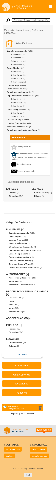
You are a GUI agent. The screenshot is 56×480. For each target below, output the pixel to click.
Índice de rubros (13, 449)
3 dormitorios (16, 65)
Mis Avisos (13, 406)
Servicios (13, 305)
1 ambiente (16, 54)
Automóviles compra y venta (22, 285)
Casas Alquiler (13, 68)
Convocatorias (41, 193)
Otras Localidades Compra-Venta (22, 130)
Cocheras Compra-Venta (18, 120)
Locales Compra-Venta (17, 123)
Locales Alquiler (14, 85)
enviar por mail (27, 414)
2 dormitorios (16, 61)
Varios (12, 308)
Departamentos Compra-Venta (21, 96)
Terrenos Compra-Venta (18, 127)
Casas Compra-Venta (16, 109)
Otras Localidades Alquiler (19, 92)
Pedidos (12, 193)
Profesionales (15, 312)
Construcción (15, 298)
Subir (28, 475)
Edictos (37, 196)
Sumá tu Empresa (39, 455)
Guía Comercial (38, 449)
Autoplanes (14, 281)
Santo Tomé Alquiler (16, 89)
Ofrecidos (13, 196)
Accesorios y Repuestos (20, 278)
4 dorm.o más (17, 82)
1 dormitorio (16, 58)
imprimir (14, 414)
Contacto (10, 455)
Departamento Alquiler (17, 51)
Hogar (11, 301)
